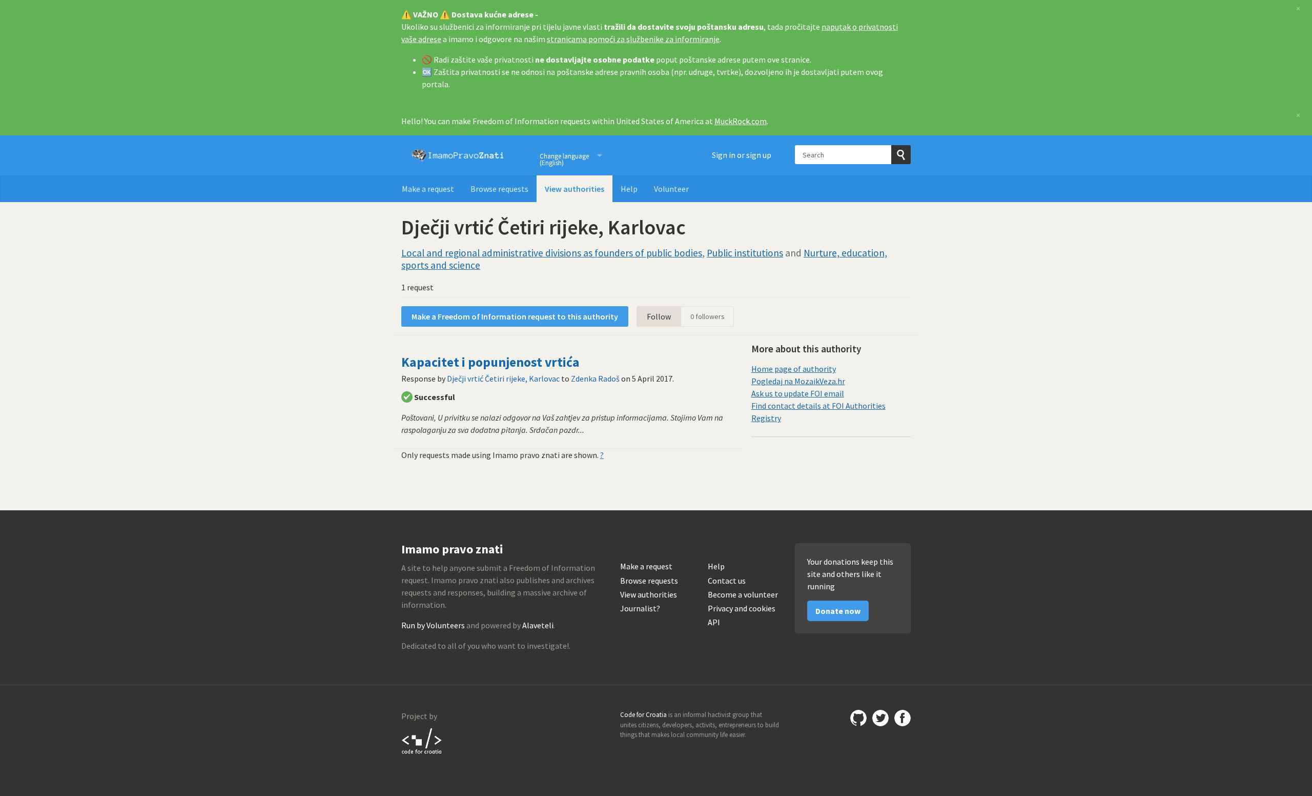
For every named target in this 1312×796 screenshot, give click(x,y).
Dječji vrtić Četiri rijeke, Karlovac (503, 378)
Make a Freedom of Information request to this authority (515, 316)
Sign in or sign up (741, 155)
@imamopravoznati (880, 718)
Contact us (727, 581)
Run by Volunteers (433, 625)
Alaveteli (538, 625)
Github (858, 718)
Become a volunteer (743, 595)
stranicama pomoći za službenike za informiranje (633, 39)
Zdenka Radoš (595, 378)
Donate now (837, 611)
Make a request (428, 189)
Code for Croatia (422, 740)
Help (629, 189)
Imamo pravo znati (457, 155)
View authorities (574, 189)
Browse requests (499, 189)
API (714, 622)
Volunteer (671, 189)
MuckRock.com (740, 121)
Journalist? (640, 608)
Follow (659, 316)
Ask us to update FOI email (797, 393)
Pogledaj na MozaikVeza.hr (798, 381)
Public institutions (745, 253)
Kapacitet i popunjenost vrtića (490, 362)
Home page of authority (793, 369)
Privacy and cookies (741, 608)
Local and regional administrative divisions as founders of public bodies (551, 253)
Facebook (902, 718)
